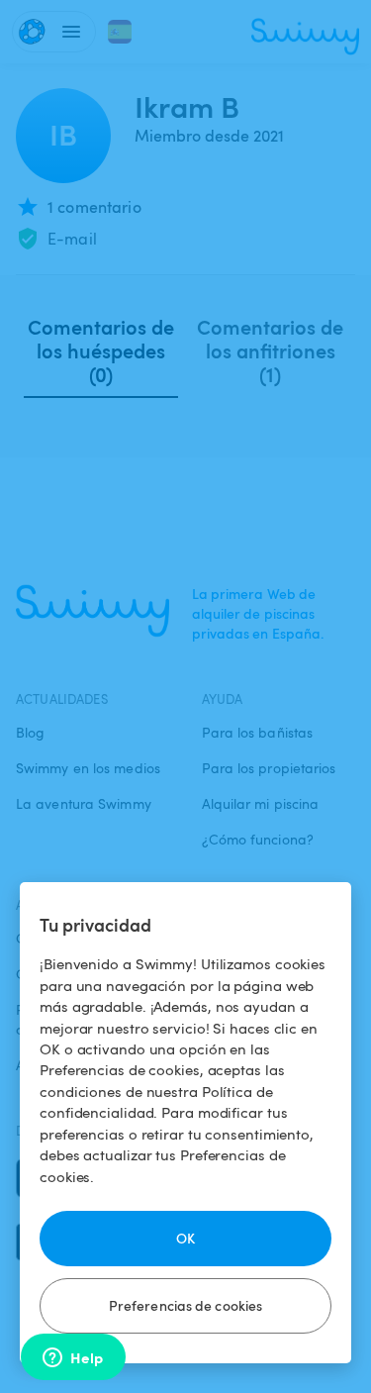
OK (185, 1238)
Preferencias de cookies (185, 1305)
